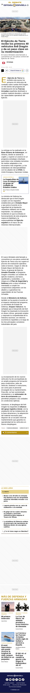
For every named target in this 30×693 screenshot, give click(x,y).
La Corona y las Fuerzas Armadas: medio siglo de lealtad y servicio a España (22, 639)
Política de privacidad (19, 685)
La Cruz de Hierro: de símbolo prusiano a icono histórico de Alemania (22, 621)
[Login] (28, 5)
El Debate (10, 62)
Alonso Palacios (6, 189)
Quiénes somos (9, 683)
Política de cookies (15, 686)
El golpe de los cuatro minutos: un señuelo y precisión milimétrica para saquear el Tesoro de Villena (15, 514)
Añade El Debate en (15, 70)
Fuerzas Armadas (12, 428)
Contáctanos (20, 683)
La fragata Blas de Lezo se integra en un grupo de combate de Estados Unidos (11, 183)
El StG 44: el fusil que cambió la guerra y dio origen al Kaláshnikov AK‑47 (21, 659)
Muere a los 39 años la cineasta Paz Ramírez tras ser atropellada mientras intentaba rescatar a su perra (16, 498)
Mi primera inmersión (5, 617)
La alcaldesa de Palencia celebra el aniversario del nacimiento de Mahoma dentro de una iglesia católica (16, 524)
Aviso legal (6, 685)
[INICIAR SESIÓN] (28, 5)
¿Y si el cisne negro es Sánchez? (16, 531)
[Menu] (1, 2)
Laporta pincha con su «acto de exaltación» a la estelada (15, 506)
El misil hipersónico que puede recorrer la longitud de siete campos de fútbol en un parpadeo (7, 652)
